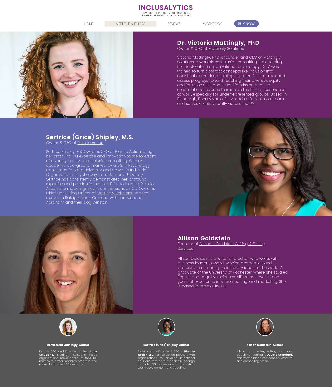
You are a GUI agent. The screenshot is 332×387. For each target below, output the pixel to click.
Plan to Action (90, 142)
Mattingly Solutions (226, 48)
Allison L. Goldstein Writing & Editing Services (221, 246)
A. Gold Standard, (280, 355)
